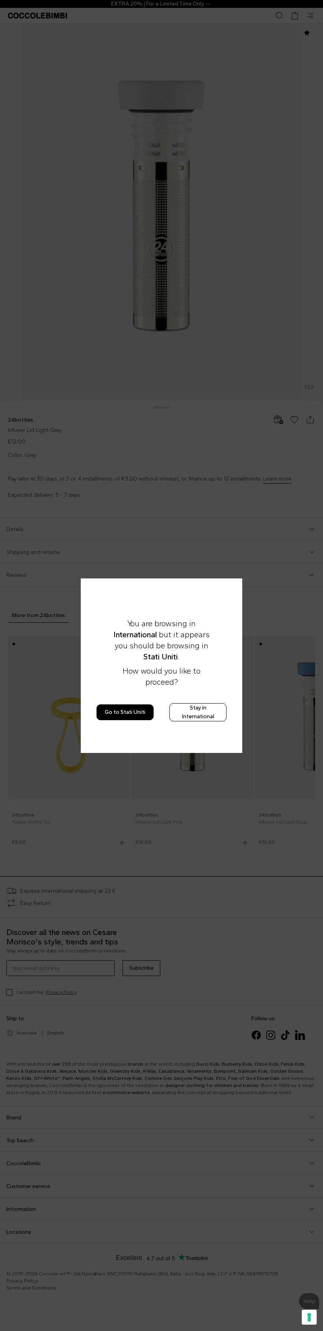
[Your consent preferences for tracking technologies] (309, 1317)
